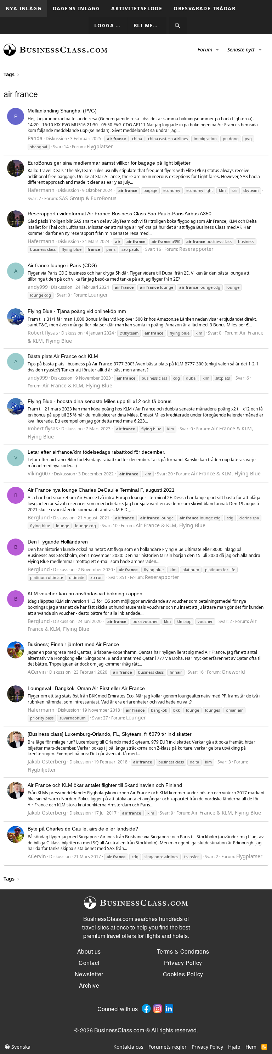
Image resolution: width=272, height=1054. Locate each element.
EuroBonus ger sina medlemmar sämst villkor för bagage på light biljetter (109, 163)
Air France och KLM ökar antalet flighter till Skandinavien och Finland (105, 785)
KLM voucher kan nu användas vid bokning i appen (85, 593)
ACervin (37, 671)
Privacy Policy (207, 1046)
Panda (35, 138)
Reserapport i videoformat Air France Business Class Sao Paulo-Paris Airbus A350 (119, 213)
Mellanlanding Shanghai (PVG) (62, 111)
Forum (205, 49)
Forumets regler (167, 1046)
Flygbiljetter (42, 769)
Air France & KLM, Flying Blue (77, 385)
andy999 (38, 286)
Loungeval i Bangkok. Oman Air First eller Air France (86, 688)
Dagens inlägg (76, 8)
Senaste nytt (241, 49)
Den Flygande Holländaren (58, 542)
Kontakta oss (128, 1046)
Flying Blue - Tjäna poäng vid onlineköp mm (77, 311)
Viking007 (39, 473)
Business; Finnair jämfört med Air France (73, 644)
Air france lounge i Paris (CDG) (62, 265)
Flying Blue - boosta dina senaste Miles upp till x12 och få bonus (99, 401)
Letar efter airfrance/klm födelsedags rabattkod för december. (96, 452)
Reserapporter (196, 248)
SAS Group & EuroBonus (88, 198)
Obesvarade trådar (205, 8)
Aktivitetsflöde (136, 8)
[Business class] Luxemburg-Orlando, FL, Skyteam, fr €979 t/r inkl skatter (110, 734)
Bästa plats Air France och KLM (63, 356)
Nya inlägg (23, 8)
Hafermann (41, 190)
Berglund (39, 517)
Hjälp (234, 1046)
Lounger (98, 294)
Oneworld (233, 671)
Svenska (20, 1046)
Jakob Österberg (47, 761)
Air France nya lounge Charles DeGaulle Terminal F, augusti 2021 (101, 490)
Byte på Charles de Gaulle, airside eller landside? (83, 829)
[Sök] (178, 25)
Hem (250, 1046)
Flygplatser (100, 146)
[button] (217, 49)
